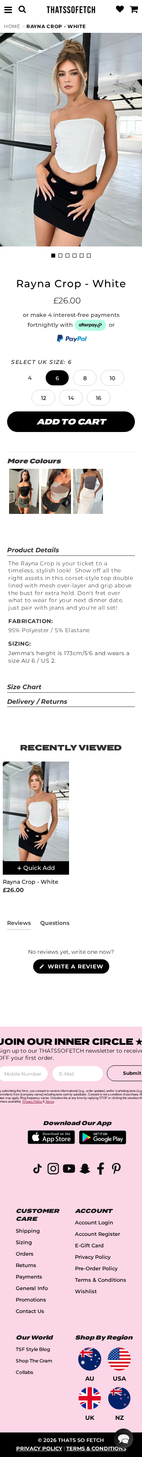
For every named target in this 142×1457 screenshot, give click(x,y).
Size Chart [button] (24, 687)
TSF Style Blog (33, 1349)
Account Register (97, 1234)
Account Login (94, 1223)
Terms (49, 1101)
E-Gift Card (89, 1246)
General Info (32, 1288)
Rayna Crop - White (56, 26)
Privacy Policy (92, 1257)
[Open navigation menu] (8, 9)
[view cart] (134, 9)
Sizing (24, 1242)
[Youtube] (69, 1170)
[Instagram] (53, 1170)
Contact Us (30, 1311)
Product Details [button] (33, 550)
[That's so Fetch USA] (119, 1359)
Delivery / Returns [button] (37, 701)
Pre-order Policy (96, 1268)
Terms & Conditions (100, 1280)
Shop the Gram (34, 1361)
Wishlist (86, 1291)
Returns (26, 1265)
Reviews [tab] (19, 924)
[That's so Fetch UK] (90, 1398)
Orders (25, 1254)
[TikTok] (37, 1170)
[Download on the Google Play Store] (102, 1142)
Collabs (24, 1372)
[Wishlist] (120, 9)
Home (12, 26)
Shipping (28, 1231)
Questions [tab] (54, 924)
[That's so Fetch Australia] (90, 1359)
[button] (29, 378)
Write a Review (77, 968)
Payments (29, 1277)
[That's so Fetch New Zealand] (119, 1398)
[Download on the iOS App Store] (51, 1142)
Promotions (31, 1300)
